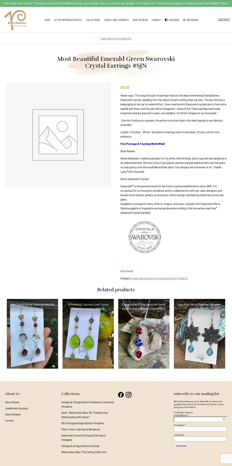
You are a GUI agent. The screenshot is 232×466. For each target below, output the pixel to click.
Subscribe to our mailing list (116, 38)
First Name (180, 425)
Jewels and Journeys (116, 19)
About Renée (12, 402)
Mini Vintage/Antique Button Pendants (82, 423)
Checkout (224, 19)
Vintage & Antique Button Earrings (80, 446)
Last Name (179, 434)
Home (47, 19)
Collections (93, 19)
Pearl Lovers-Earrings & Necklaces (80, 429)
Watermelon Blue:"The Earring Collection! (84, 452)
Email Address (181, 415)
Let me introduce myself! (68, 19)
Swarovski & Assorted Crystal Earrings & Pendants (160, 278)
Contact (156, 19)
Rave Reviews (140, 19)
